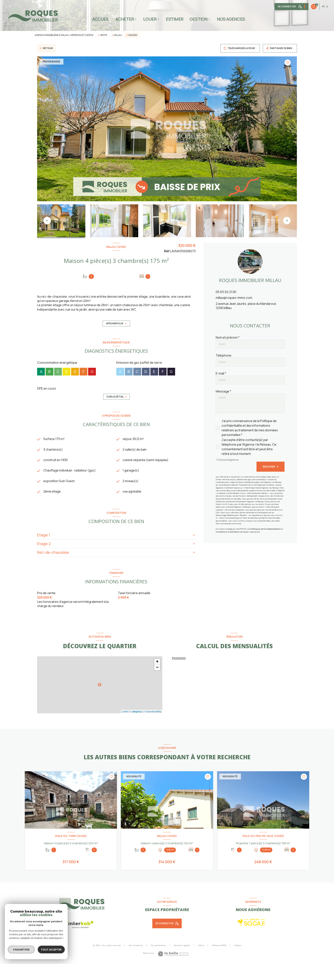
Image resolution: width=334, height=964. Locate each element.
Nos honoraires (136, 945)
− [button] (157, 667)
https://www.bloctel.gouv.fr (230, 518)
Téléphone (223, 355)
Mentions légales (182, 945)
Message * (223, 391)
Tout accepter (51, 949)
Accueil (100, 19)
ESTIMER (174, 19)
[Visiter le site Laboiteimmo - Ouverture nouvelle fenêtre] (173, 953)
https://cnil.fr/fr (222, 504)
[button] (287, 220)
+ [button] (157, 661)
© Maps (136, 711)
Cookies (237, 945)
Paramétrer (21, 949)
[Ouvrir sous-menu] (136, 19)
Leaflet (125, 711)
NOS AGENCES (231, 19)
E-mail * (221, 373)
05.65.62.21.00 (226, 292)
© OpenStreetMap (152, 711)
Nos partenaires (158, 945)
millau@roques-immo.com (234, 298)
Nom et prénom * (227, 337)
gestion (199, 19)
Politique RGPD (219, 945)
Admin (201, 945)
